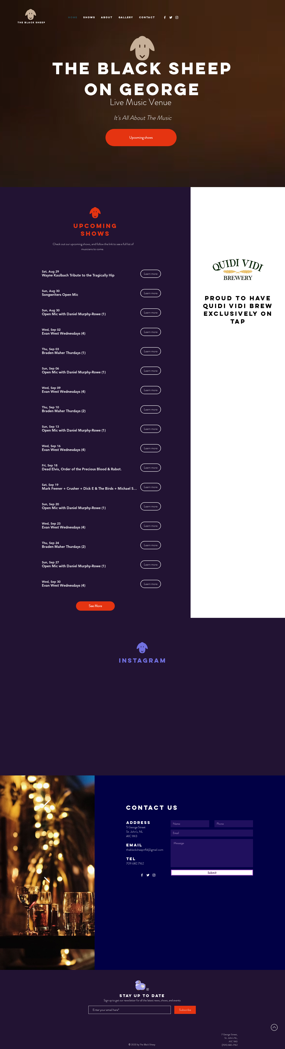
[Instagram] (177, 17)
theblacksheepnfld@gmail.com (144, 849)
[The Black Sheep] (171, 17)
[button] (78, 275)
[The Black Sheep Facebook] (165, 17)
